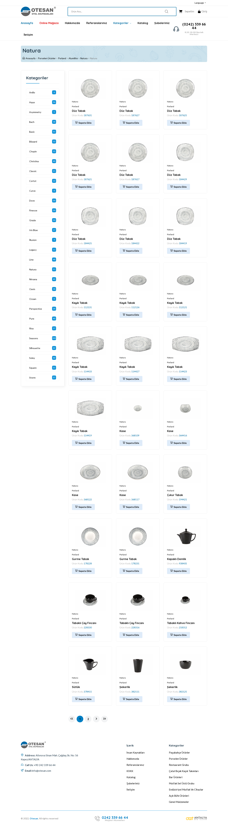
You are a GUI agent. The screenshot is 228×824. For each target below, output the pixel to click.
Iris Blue (33, 230)
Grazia (32, 220)
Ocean (32, 299)
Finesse (33, 210)
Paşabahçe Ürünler (179, 752)
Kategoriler (121, 23)
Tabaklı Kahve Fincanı (181, 623)
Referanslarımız (96, 23)
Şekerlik (125, 687)
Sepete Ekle (84, 122)
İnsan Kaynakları (136, 752)
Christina (34, 161)
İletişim (28, 34)
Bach (31, 121)
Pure (31, 318)
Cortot (32, 181)
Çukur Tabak (175, 495)
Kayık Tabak (79, 302)
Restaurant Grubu (179, 764)
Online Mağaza (49, 23)
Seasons (33, 338)
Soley (32, 357)
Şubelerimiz (162, 23)
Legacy (33, 249)
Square (33, 367)
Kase (123, 431)
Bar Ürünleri (175, 777)
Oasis (32, 289)
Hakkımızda (72, 23)
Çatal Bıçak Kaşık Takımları (184, 771)
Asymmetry (35, 112)
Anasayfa (27, 23)
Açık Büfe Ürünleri (179, 795)
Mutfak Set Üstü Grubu (181, 783)
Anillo (32, 92)
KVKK (130, 771)
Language (199, 3)
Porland (62, 58)
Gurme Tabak (80, 559)
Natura (83, 58)
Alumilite (73, 58)
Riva (31, 328)
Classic (33, 171)
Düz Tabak (78, 110)
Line (31, 259)
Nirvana (33, 279)
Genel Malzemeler (179, 801)
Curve (32, 190)
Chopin (33, 151)
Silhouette (34, 348)
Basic (32, 131)
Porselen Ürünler (47, 58)
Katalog (143, 23)
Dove (32, 200)
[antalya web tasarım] (196, 818)
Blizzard (33, 141)
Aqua (32, 102)
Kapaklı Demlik (176, 559)
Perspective (35, 308)
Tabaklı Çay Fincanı (84, 623)
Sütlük (76, 687)
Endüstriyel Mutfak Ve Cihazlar (186, 789)
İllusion (33, 239)
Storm (32, 377)
